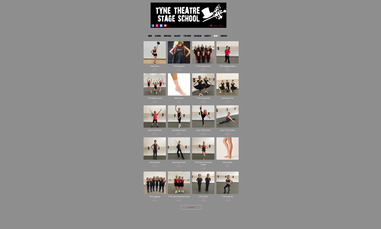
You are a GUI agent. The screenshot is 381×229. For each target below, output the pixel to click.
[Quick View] (155, 52)
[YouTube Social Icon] (165, 25)
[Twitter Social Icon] (161, 25)
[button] (221, 25)
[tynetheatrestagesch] (157, 25)
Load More (191, 207)
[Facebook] (152, 25)
